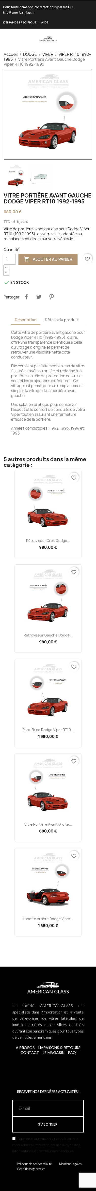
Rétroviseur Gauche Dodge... (48, 635)
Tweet (39, 297)
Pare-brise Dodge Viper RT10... (48, 729)
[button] (77, 35)
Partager (26, 297)
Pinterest (51, 297)
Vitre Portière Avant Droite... (48, 824)
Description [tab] (26, 319)
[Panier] (92, 35)
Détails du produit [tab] (61, 319)
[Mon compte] (85, 35)
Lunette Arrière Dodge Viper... (48, 918)
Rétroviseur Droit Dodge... (48, 540)
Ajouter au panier (48, 259)
